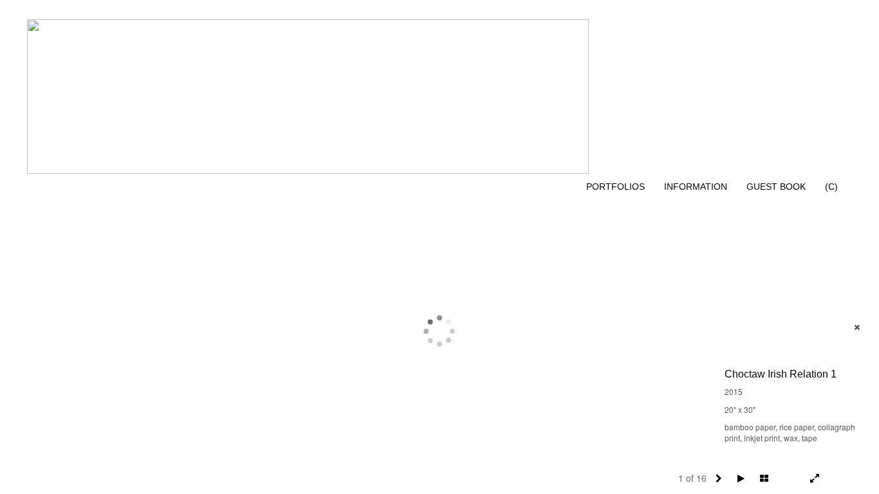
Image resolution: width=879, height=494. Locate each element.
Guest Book (776, 186)
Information (695, 186)
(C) (831, 186)
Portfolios (615, 186)
